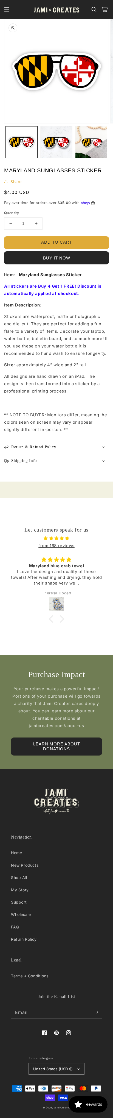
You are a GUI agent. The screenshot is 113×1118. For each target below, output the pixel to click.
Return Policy (24, 939)
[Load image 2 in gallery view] (56, 142)
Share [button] (16, 181)
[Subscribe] (96, 1012)
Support (19, 902)
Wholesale (21, 914)
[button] (7, 10)
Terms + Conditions (30, 976)
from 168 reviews (56, 545)
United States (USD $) (53, 1069)
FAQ (15, 927)
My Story (20, 889)
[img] (56, 538)
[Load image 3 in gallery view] (91, 142)
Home (16, 852)
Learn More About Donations (56, 746)
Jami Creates (62, 1107)
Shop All (19, 877)
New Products (24, 865)
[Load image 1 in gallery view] (21, 142)
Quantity (11, 213)
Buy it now (56, 258)
